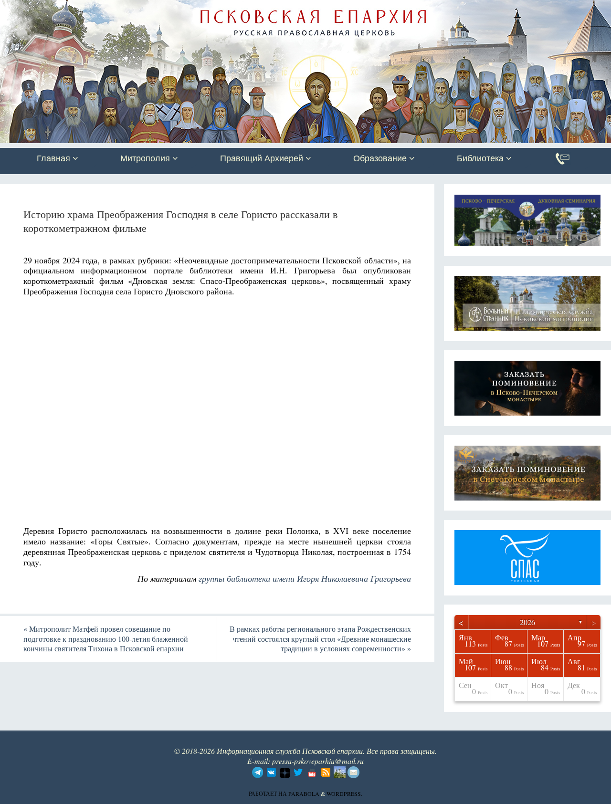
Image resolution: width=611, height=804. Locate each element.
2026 (527, 622)
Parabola (303, 793)
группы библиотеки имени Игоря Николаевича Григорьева (305, 578)
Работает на (268, 793)
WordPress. (344, 793)
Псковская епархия (135, 8)
